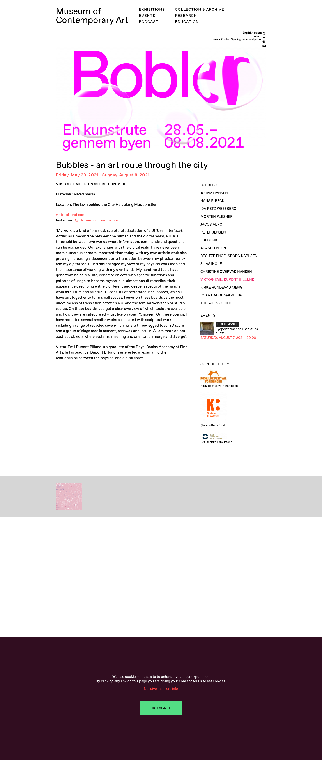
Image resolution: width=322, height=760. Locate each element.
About (258, 36)
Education (187, 21)
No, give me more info (161, 688)
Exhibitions (152, 9)
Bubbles (208, 185)
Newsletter (264, 45)
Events (147, 15)
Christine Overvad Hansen (226, 272)
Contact (226, 39)
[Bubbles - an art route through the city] (69, 508)
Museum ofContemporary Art (92, 16)
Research (186, 15)
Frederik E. (210, 240)
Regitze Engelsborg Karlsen (228, 256)
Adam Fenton (213, 248)
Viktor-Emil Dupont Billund (233, 279)
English (247, 32)
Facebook (264, 37)
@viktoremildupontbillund (97, 220)
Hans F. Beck (212, 201)
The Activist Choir (218, 303)
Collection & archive (199, 9)
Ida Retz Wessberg (218, 209)
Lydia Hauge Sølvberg (221, 295)
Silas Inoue (211, 264)
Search (264, 33)
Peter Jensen (213, 232)
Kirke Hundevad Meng (221, 287)
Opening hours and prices (246, 39)
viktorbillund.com (70, 215)
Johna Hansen (214, 193)
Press (215, 39)
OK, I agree (160, 708)
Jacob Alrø (211, 224)
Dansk (258, 32)
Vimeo (264, 41)
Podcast (148, 21)
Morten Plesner (216, 216)
